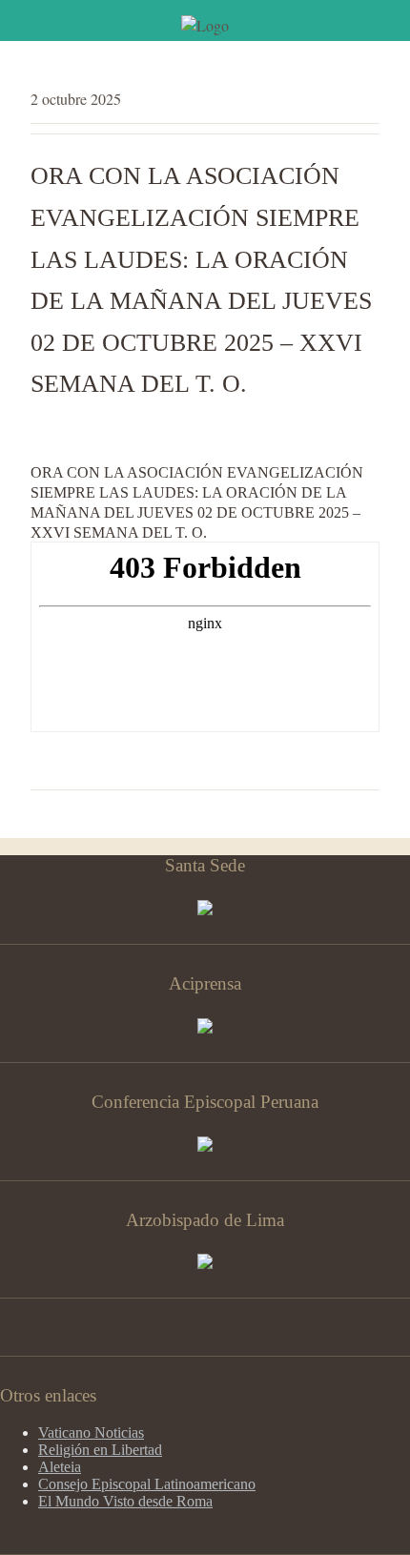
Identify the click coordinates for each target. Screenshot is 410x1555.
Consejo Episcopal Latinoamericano (147, 1484)
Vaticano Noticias (91, 1432)
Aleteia (59, 1467)
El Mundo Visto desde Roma (125, 1501)
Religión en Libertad (100, 1450)
